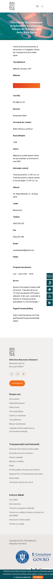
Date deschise (15, 504)
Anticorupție (14, 478)
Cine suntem (14, 399)
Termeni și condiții (16, 524)
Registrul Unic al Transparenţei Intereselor (26, 474)
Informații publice (16, 411)
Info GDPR (13, 500)
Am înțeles (38, 577)
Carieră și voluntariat (17, 415)
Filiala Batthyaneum (17, 403)
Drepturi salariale (16, 457)
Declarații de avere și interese (21, 453)
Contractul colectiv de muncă (21, 482)
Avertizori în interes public (19, 520)
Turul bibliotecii (15, 420)
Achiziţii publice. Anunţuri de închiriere (24, 470)
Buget (11, 465)
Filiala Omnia (14, 407)
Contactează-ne (17, 383)
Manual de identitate (17, 424)
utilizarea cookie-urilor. (23, 577)
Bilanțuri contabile (16, 461)
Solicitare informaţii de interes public (24, 449)
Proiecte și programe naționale (21, 508)
